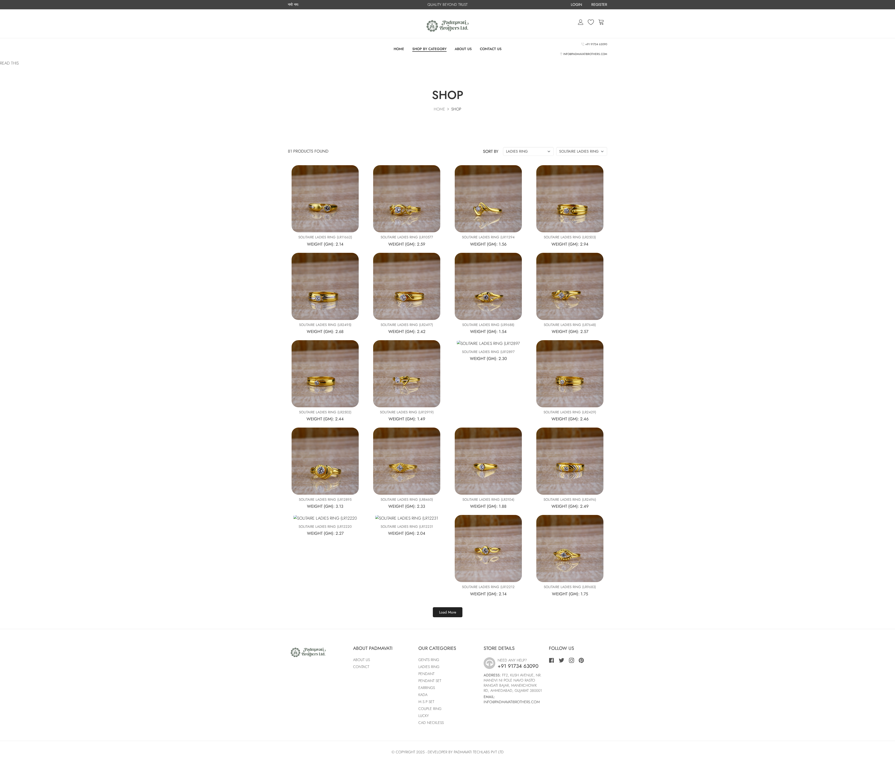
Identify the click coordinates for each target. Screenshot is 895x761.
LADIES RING (428, 666)
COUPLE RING (429, 708)
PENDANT (426, 673)
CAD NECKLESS (431, 722)
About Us (463, 49)
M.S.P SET (426, 701)
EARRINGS (426, 687)
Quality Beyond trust (447, 4)
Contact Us (491, 49)
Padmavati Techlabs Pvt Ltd (479, 752)
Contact (361, 666)
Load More (447, 612)
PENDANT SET (429, 680)
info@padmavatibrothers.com (584, 54)
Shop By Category (429, 49)
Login (576, 4)
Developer (437, 752)
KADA (422, 694)
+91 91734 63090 (595, 44)
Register (599, 4)
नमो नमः (293, 4)
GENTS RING (428, 659)
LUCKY (423, 715)
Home (399, 49)
